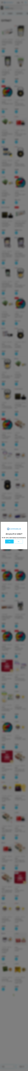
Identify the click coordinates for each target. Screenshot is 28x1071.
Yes (9, 541)
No (18, 541)
